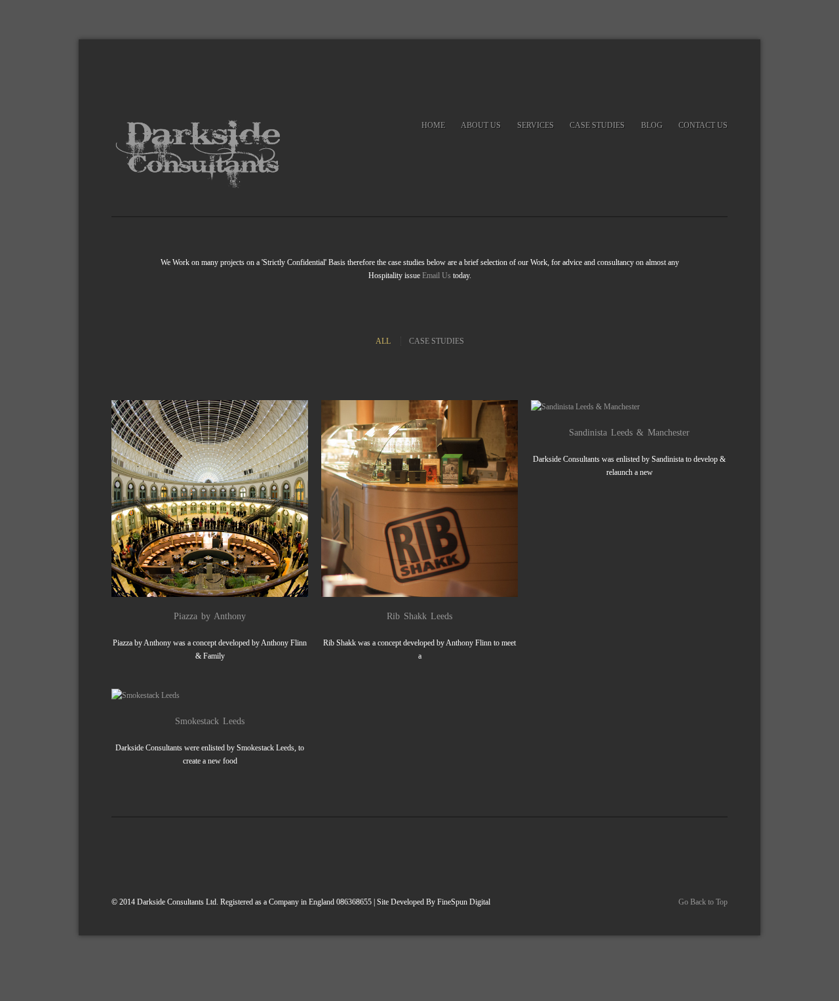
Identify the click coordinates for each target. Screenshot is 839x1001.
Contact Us (703, 125)
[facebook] (717, 69)
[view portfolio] (217, 498)
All (383, 341)
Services (535, 125)
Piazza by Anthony (210, 616)
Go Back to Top (703, 902)
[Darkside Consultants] (203, 152)
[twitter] (690, 69)
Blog (652, 125)
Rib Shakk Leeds (419, 616)
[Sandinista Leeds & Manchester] (622, 406)
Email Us (436, 275)
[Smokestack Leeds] (202, 695)
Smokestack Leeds (209, 721)
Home (433, 125)
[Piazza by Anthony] (202, 498)
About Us (481, 125)
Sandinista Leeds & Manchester (629, 433)
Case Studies (597, 125)
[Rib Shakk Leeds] (412, 498)
